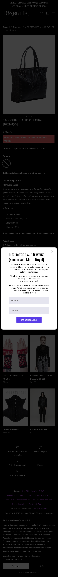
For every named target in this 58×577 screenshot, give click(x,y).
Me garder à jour (29, 320)
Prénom (14, 300)
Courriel (15, 310)
